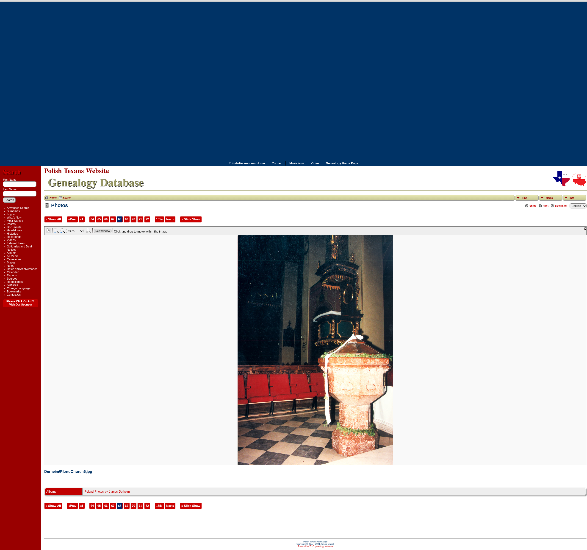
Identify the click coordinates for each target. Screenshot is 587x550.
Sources (12, 278)
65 (99, 219)
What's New (14, 217)
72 (147, 219)
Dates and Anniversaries (22, 269)
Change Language (18, 288)
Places (11, 262)
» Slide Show (190, 219)
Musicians (296, 163)
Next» (170, 219)
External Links (16, 243)
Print (545, 205)
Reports (12, 275)
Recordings (14, 237)
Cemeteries (14, 259)
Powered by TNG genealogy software (315, 546)
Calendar (13, 272)
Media (549, 197)
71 (140, 219)
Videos (11, 240)
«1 (81, 219)
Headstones (14, 230)
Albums (11, 253)
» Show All (53, 219)
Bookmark (561, 205)
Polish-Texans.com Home (247, 163)
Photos (11, 224)
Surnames (13, 211)
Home (53, 197)
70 (133, 219)
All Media (13, 256)
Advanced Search (18, 208)
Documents (14, 227)
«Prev (72, 219)
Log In (11, 214)
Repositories (15, 281)
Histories (12, 233)
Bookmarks (14, 291)
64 (92, 219)
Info (572, 197)
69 (126, 219)
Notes (10, 265)
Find (524, 197)
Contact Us (14, 294)
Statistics (12, 285)
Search (12, 171)
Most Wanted (15, 220)
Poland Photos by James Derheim (107, 491)
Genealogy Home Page (342, 163)
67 (112, 219)
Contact (277, 163)
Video (315, 163)
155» (159, 219)
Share (532, 205)
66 (106, 219)
